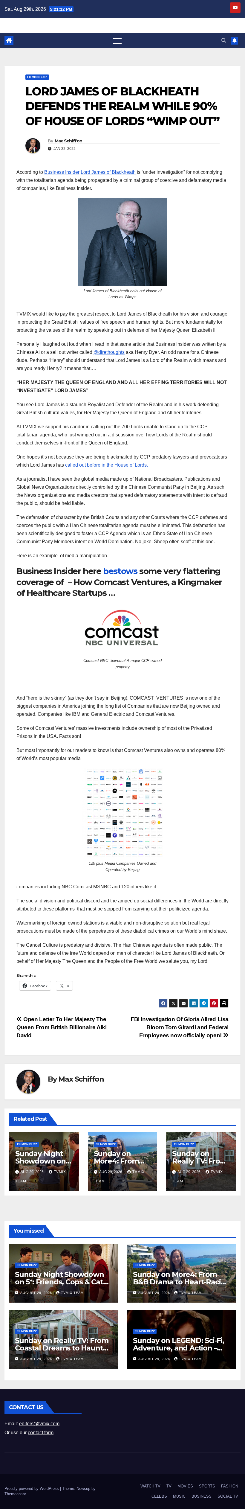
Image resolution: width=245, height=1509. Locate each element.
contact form (40, 1432)
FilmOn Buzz (37, 77)
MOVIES (185, 1486)
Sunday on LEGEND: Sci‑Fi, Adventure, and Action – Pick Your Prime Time (178, 1348)
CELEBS (159, 1496)
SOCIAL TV (228, 1496)
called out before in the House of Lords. (106, 465)
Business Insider (61, 172)
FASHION (229, 1486)
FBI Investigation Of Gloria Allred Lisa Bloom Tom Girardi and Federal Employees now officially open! (180, 1027)
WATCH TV (150, 1486)
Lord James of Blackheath (108, 172)
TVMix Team (72, 1293)
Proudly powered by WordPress (32, 1488)
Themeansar (15, 1494)
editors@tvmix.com (39, 1423)
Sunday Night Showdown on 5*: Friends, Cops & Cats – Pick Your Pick (63, 1282)
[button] (223, 40)
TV (169, 1486)
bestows (120, 571)
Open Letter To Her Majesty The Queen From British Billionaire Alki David (61, 1027)
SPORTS (207, 1486)
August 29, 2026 (36, 1293)
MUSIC (179, 1496)
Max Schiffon (68, 141)
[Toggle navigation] (117, 41)
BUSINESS (202, 1496)
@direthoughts (109, 352)
